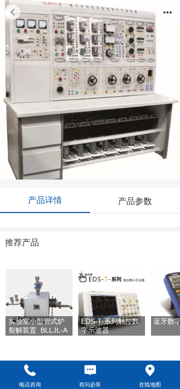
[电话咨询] (30, 370)
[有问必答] (90, 370)
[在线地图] (150, 370)
